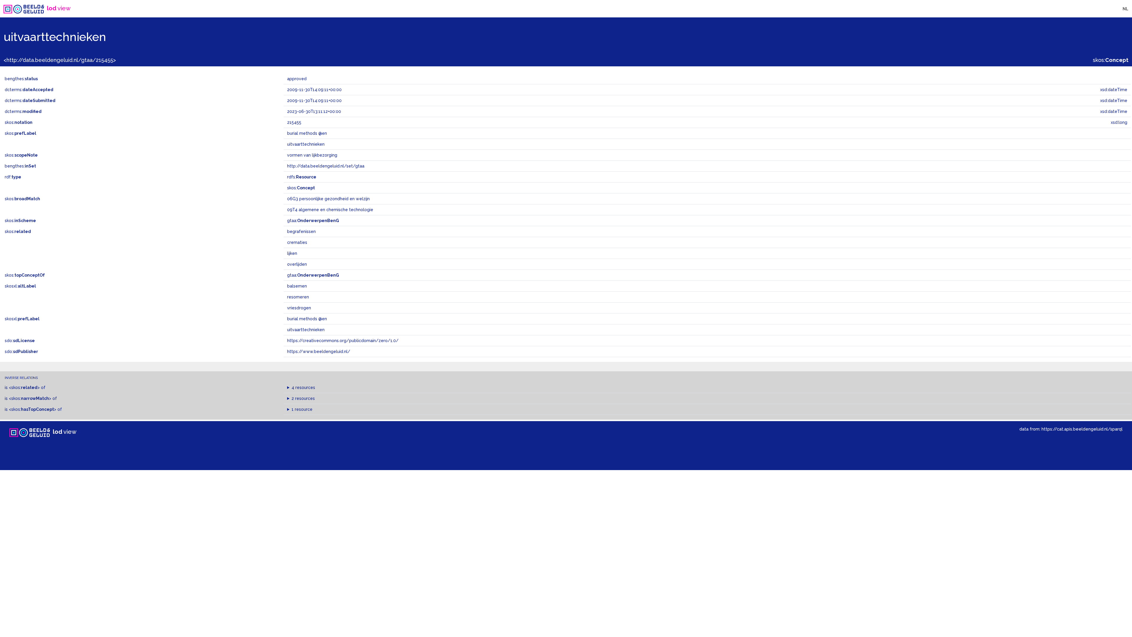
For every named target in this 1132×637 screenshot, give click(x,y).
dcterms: (29, 89)
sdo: (20, 340)
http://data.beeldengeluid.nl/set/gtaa (325, 166)
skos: (1110, 60)
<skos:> (24, 387)
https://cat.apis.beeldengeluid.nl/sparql (1082, 428)
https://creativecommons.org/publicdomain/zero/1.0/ (343, 340)
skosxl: (20, 286)
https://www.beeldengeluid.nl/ (318, 351)
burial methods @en (307, 318)
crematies (297, 242)
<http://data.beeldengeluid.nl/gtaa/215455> (60, 60)
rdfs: (301, 177)
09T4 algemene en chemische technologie (330, 209)
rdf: (13, 177)
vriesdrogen (299, 308)
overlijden (297, 264)
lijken (292, 253)
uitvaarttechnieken (306, 329)
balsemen (297, 286)
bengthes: (21, 78)
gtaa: (313, 220)
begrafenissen (301, 231)
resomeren (298, 297)
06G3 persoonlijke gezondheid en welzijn (328, 198)
